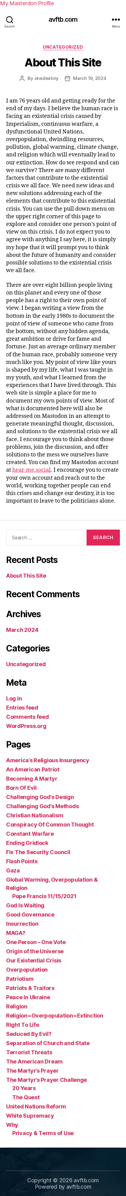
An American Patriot (32, 769)
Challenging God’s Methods (42, 806)
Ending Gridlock (27, 843)
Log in (14, 698)
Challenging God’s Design (40, 797)
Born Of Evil (21, 788)
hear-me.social (31, 470)
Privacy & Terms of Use (43, 1133)
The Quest (26, 1097)
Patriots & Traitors (30, 988)
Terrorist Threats (29, 1052)
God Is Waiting (25, 905)
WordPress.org (26, 726)
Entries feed (22, 707)
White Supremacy (30, 1115)
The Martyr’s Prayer (32, 1070)
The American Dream (34, 1061)
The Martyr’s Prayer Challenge (46, 1080)
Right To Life (22, 1025)
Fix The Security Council (38, 852)
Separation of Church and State (48, 1043)
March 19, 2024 (89, 78)
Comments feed (27, 717)
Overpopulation (27, 969)
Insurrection (22, 923)
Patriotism (19, 979)
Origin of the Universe (35, 951)
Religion (17, 1006)
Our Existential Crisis (33, 960)
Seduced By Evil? (29, 1034)
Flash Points (22, 861)
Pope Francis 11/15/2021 (44, 896)
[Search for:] (44, 539)
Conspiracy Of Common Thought (50, 824)
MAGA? (15, 933)
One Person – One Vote (35, 942)
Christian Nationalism (34, 815)
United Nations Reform (36, 1106)
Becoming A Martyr (31, 778)
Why (12, 1125)
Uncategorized (63, 47)
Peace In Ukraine (28, 997)
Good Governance (30, 914)
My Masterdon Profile (27, 3)
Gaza (13, 870)
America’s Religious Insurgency (47, 760)
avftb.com (63, 19)
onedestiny (47, 78)
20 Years (24, 1088)
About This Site (63, 62)
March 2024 (22, 630)
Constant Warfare (30, 833)
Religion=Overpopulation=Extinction (54, 1015)
